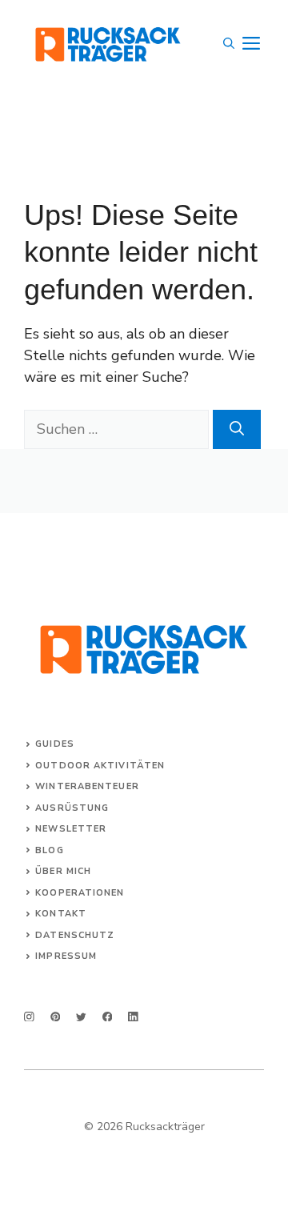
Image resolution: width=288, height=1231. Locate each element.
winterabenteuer (87, 786)
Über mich (63, 871)
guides (54, 744)
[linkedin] (133, 1017)
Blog (49, 850)
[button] (228, 44)
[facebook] (107, 1017)
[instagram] (29, 1017)
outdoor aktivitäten (100, 766)
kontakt (60, 914)
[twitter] (81, 1017)
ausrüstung (72, 808)
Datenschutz (74, 935)
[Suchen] (237, 429)
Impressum (66, 956)
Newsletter (70, 829)
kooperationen (79, 893)
